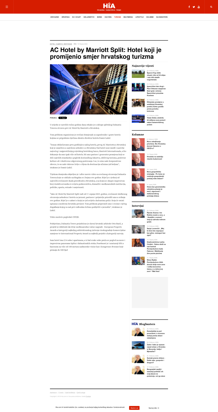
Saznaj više (153, 408)
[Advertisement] (109, 30)
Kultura (108, 17)
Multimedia (128, 17)
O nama (60, 392)
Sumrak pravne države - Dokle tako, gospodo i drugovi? (156, 360)
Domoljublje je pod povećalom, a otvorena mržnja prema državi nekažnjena (156, 334)
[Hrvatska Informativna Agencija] (109, 6)
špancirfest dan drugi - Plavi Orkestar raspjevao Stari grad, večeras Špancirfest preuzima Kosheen (156, 91)
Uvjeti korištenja (70, 392)
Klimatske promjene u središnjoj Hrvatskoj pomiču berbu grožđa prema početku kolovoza (155, 106)
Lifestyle (139, 17)
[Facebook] (189, 7)
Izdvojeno (54, 17)
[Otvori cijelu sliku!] (88, 89)
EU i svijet (76, 17)
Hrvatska (65, 17)
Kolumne (150, 17)
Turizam (117, 17)
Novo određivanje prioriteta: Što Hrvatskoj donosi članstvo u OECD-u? (156, 144)
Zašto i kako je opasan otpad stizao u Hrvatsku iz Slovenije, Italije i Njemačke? (156, 348)
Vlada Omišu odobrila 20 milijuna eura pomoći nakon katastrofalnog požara (156, 121)
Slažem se (134, 408)
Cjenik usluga (81, 392)
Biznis (99, 17)
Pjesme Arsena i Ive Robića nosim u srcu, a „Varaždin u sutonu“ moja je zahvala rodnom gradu (156, 217)
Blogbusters (162, 17)
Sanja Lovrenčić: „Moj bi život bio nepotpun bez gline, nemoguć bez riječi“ (156, 231)
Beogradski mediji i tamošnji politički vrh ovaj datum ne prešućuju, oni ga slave (156, 372)
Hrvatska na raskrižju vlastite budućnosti (155, 157)
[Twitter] (194, 7)
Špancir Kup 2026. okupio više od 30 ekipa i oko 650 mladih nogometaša (156, 76)
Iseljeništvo (89, 17)
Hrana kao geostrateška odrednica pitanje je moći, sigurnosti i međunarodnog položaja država (156, 191)
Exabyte (88, 396)
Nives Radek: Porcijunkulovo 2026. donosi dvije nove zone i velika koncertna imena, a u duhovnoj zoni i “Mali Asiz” (156, 265)
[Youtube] (199, 7)
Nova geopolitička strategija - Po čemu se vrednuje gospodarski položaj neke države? (156, 175)
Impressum (53, 392)
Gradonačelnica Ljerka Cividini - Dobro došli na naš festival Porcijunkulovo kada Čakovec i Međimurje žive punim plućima (156, 247)
